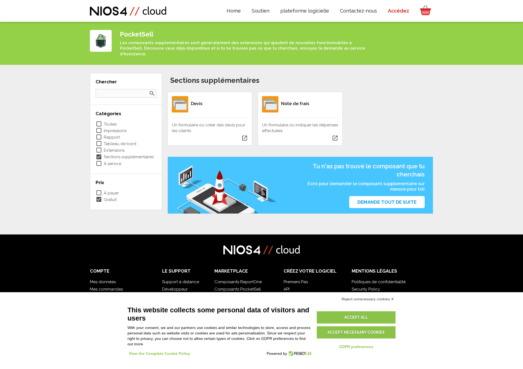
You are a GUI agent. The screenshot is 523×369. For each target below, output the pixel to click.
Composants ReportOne (238, 281)
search (152, 93)
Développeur (175, 289)
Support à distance (180, 281)
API (287, 289)
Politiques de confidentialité (379, 281)
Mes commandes (106, 289)
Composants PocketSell (237, 289)
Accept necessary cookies (356, 332)
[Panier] (424, 11)
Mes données (103, 281)
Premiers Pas (296, 281)
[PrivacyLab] (299, 353)
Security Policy (366, 289)
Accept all (356, 317)
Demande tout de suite (386, 202)
